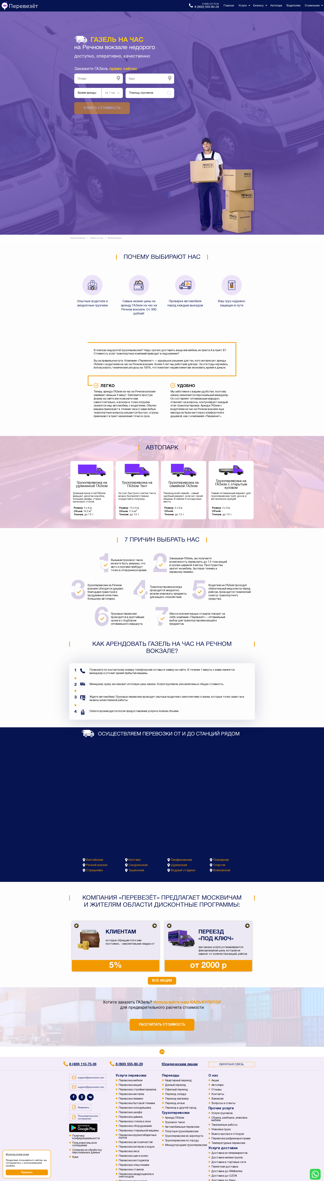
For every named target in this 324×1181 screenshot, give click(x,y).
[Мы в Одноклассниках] (81, 1097)
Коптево (134, 860)
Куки (75, 1157)
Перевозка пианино (131, 1099)
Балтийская (94, 860)
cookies (10, 1165)
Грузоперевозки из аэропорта (184, 1136)
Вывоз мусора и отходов (227, 1134)
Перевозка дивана (130, 1117)
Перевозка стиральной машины (139, 1131)
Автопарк (217, 1085)
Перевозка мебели (130, 1080)
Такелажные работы (224, 1125)
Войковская (221, 870)
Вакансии (217, 1099)
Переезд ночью (175, 1103)
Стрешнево (94, 870)
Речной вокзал (96, 865)
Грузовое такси (175, 1122)
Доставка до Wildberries (226, 1171)
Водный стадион (183, 870)
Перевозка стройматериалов (137, 1090)
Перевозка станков (131, 1170)
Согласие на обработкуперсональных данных (87, 1151)
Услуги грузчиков (222, 1113)
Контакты (217, 1094)
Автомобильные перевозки (182, 1127)
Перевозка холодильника (135, 1108)
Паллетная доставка (224, 1167)
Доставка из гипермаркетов (229, 1153)
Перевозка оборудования (135, 1126)
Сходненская (138, 865)
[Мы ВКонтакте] (90, 1097)
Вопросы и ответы (223, 1103)
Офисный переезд (176, 1090)
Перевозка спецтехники (134, 1165)
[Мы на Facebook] (73, 1097)
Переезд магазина (176, 1099)
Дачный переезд (175, 1085)
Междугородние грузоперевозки (186, 1145)
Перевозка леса (129, 1151)
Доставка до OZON (224, 1176)
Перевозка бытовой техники (137, 1103)
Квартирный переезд (178, 1080)
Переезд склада (175, 1094)
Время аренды (87, 93)
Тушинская (136, 870)
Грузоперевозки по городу (182, 1140)
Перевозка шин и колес (133, 1156)
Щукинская (179, 865)
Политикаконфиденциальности (86, 1137)
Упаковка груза (221, 1129)
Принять (27, 1172)
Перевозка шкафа (130, 1112)
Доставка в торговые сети (228, 1162)
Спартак (219, 865)
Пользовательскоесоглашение (84, 1144)
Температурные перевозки (228, 1143)
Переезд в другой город (180, 1108)
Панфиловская (181, 860)
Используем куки (17, 1154)
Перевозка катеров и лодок (137, 1147)
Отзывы (216, 1090)
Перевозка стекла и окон (135, 1121)
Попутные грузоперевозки (181, 1131)
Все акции (162, 980)
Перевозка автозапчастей (136, 1142)
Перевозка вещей (130, 1085)
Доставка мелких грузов (227, 1158)
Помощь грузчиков (141, 93)
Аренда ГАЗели (174, 1118)
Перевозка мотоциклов (134, 1160)
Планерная (221, 860)
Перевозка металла (131, 1094)
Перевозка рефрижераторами (230, 1138)
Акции (215, 1080)
